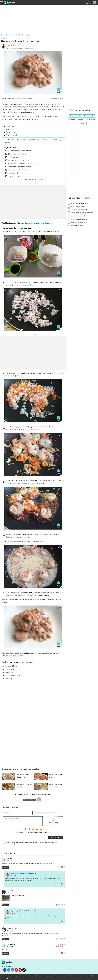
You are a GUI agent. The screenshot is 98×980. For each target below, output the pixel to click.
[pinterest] (20, 970)
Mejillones (81, 119)
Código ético (6, 978)
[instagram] (12, 970)
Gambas (14, 35)
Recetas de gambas (17, 655)
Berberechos (91, 119)
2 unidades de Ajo (14, 157)
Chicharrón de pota (77, 225)
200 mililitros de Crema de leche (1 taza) (22, 163)
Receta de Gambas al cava (56, 775)
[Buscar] (95, 2)
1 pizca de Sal (12, 173)
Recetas (3, 35)
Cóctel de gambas (75, 116)
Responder (5, 867)
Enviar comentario (55, 837)
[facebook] (5, 970)
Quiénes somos (24, 976)
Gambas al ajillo (89, 116)
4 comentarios (32, 45)
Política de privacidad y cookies (45, 976)
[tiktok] (24, 970)
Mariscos (8, 35)
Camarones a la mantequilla (79, 209)
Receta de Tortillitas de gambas (24, 785)
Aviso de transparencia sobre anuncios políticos (82, 976)
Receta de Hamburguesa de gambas (39, 223)
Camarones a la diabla (78, 206)
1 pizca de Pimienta (14, 176)
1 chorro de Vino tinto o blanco (19, 166)
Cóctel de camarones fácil (79, 222)
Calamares (82, 123)
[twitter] (8, 970)
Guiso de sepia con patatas (79, 216)
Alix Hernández (12, 48)
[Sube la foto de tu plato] (39, 799)
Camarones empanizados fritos (80, 203)
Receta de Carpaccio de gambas (24, 775)
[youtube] (16, 970)
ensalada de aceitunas (25, 595)
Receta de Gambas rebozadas (56, 785)
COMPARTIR (89, 3)
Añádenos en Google (57, 98)
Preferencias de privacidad (61, 976)
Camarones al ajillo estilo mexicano (82, 212)
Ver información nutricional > (33, 179)
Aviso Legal (32, 976)
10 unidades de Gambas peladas (19, 150)
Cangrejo (72, 119)
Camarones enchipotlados (79, 219)
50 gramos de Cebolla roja (17, 153)
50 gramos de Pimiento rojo (18, 160)
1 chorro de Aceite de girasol (18, 169)
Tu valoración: (21, 832)
